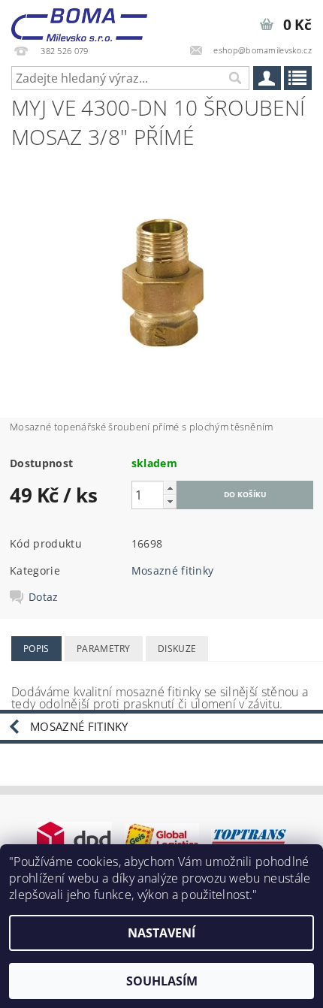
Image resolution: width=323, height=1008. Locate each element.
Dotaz (44, 597)
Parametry (104, 648)
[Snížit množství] (170, 501)
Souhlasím (162, 981)
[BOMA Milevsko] (79, 19)
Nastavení (161, 933)
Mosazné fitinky (172, 570)
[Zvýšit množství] (170, 488)
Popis (36, 648)
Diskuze (177, 648)
